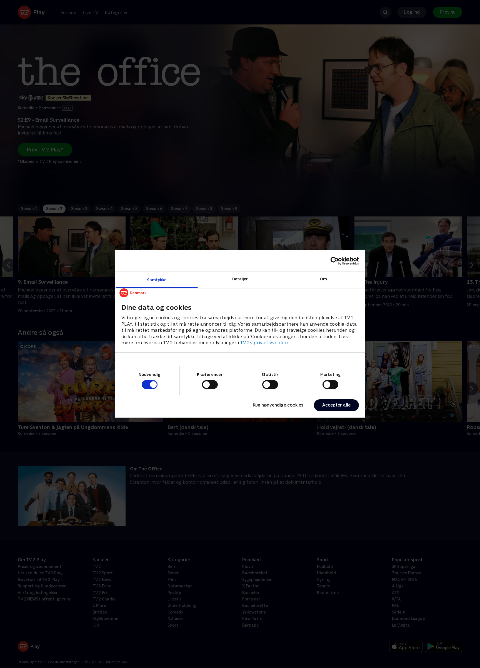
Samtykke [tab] (157, 279)
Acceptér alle (336, 405)
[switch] (210, 384)
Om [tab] (323, 278)
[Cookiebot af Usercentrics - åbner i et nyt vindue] (334, 260)
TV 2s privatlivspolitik (264, 342)
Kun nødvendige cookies (278, 405)
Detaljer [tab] (240, 278)
